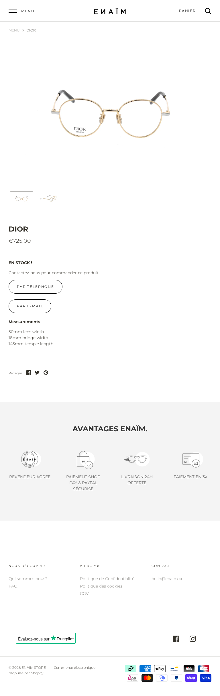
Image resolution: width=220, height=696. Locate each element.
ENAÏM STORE (33, 667)
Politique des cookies (101, 586)
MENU (14, 30)
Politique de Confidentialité (107, 578)
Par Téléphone (35, 286)
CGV (84, 593)
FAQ (13, 586)
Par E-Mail (30, 306)
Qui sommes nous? (28, 578)
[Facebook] (176, 640)
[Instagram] (193, 640)
